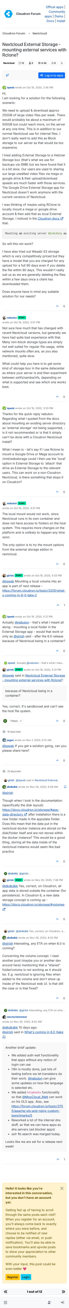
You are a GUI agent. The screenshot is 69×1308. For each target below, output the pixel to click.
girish (10, 575)
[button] (5, 1302)
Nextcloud (9, 63)
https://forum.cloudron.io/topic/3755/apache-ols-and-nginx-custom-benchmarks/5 (37, 1110)
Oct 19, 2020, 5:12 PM (40, 616)
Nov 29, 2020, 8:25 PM (44, 937)
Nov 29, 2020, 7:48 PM (49, 880)
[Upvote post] (57, 306)
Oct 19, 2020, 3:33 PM (40, 408)
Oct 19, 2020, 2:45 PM (40, 87)
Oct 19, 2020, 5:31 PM (48, 669)
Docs (50, 21)
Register (12, 1277)
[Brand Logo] (8, 14)
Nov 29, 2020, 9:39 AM (44, 786)
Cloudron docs (48, 218)
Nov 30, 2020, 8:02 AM (28, 1021)
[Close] (62, 1188)
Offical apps (54, 7)
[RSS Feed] (62, 63)
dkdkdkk (12, 786)
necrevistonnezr (17, 1016)
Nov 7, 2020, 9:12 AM (38, 740)
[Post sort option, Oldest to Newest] (7, 75)
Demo (59, 16)
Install (61, 21)
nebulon (12, 317)
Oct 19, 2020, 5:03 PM (48, 575)
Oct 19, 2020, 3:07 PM (27, 322)
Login (26, 1277)
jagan (10, 740)
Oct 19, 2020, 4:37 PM (27, 508)
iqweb (10, 87)
